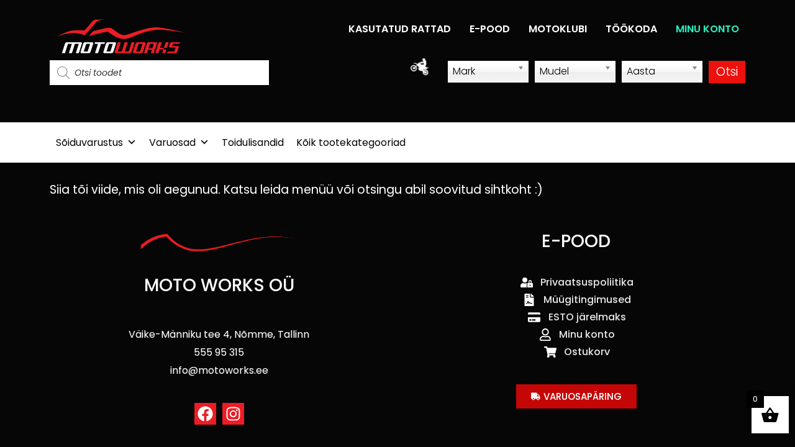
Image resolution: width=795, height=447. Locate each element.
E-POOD (490, 29)
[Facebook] (205, 414)
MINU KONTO (707, 29)
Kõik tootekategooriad (351, 142)
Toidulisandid (253, 142)
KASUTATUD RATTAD (399, 29)
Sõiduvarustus (89, 142)
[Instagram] (233, 414)
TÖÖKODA (631, 29)
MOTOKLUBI (558, 29)
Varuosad (172, 142)
